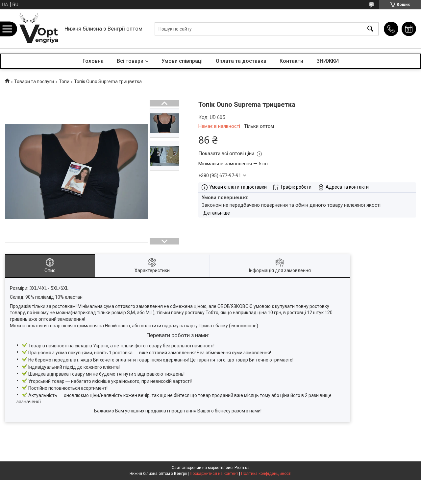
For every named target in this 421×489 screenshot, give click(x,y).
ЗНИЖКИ (327, 61)
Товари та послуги (34, 81)
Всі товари (130, 61)
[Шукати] (370, 29)
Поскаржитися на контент (214, 473)
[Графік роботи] (409, 29)
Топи (64, 81)
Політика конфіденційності (266, 473)
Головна (93, 61)
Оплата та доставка (241, 61)
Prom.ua (242, 467)
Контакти (291, 61)
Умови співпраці (182, 61)
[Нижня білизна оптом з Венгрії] (39, 28)
